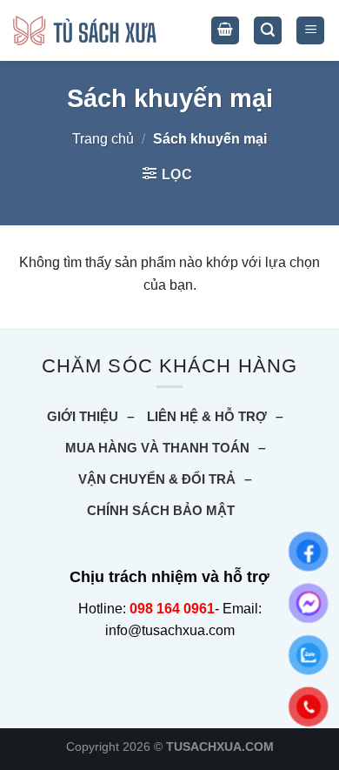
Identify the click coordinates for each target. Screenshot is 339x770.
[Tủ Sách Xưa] (84, 31)
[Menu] (310, 31)
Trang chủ (103, 138)
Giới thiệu (82, 416)
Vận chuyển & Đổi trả (157, 479)
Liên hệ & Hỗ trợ (207, 416)
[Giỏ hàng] (225, 31)
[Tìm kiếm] (268, 31)
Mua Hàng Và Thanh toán (157, 447)
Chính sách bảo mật (161, 510)
